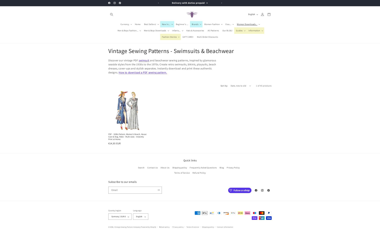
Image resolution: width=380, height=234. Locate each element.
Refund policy (164, 227)
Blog (222, 167)
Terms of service (192, 227)
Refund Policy (199, 173)
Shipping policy (179, 167)
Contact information (225, 227)
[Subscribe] (158, 190)
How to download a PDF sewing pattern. (143, 72)
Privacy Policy (233, 167)
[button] (111, 14)
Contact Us (152, 167)
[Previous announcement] (158, 3)
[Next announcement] (221, 3)
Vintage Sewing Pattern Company (127, 227)
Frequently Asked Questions (203, 167)
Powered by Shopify (148, 227)
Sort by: (224, 85)
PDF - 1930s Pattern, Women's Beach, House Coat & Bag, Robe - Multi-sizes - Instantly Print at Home (127, 137)
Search (141, 167)
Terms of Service (182, 173)
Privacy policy (177, 227)
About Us (165, 167)
